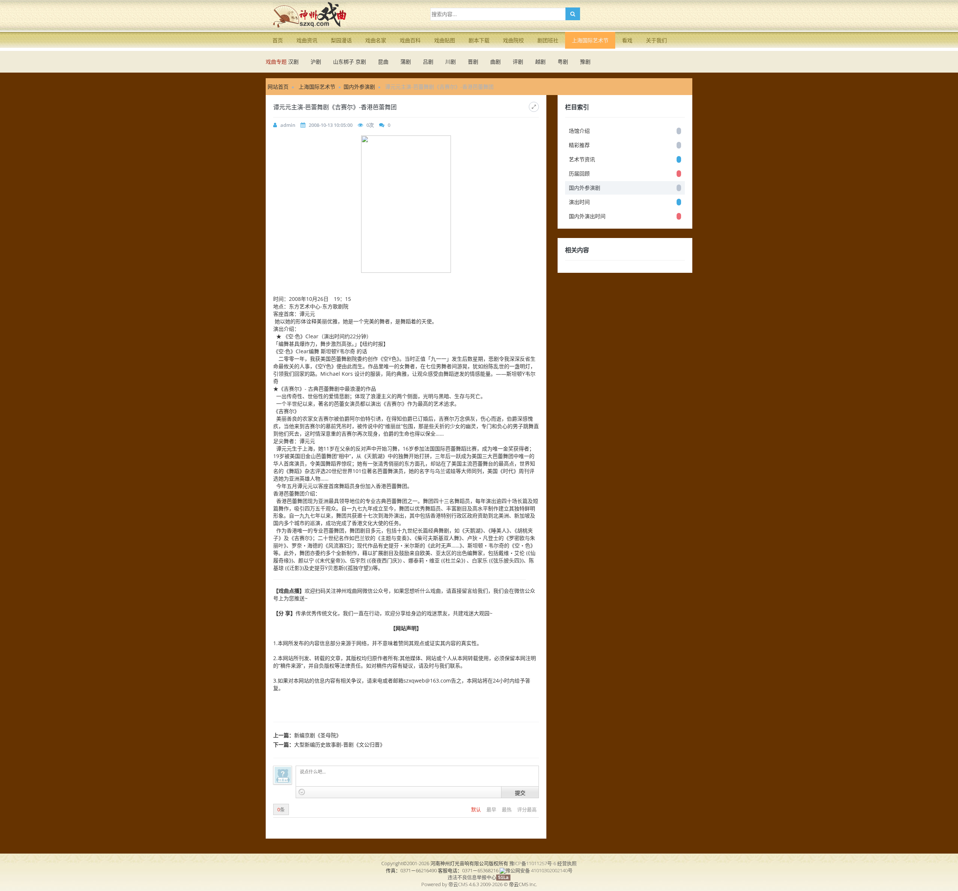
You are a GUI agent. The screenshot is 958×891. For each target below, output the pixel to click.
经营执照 (567, 863)
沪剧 (316, 61)
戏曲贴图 (444, 40)
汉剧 (293, 61)
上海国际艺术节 (590, 40)
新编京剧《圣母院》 (317, 735)
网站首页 (278, 86)
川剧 (450, 61)
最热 (507, 809)
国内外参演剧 (359, 86)
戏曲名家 (375, 40)
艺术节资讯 (582, 159)
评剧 (518, 61)
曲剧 (495, 61)
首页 (277, 40)
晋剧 (473, 61)
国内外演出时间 (587, 216)
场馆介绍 (579, 130)
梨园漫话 (341, 40)
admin (287, 125)
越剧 (540, 61)
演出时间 (579, 201)
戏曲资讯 (306, 40)
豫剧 (585, 61)
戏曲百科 (410, 40)
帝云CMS (458, 884)
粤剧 (563, 61)
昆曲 (383, 61)
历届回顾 (579, 173)
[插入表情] (301, 792)
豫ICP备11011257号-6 (532, 863)
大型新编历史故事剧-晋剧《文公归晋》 (339, 744)
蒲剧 (405, 61)
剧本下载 (479, 40)
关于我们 (656, 40)
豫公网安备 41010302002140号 (539, 870)
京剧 (361, 61)
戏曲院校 (513, 40)
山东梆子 (343, 61)
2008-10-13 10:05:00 (331, 125)
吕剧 (428, 61)
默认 (476, 809)
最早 (491, 809)
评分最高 (527, 809)
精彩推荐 (579, 145)
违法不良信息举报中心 (472, 877)
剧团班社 (547, 40)
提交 (520, 792)
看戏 (627, 40)
